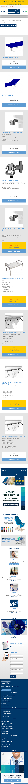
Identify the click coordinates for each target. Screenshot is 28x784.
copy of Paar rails (7, 95)
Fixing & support (5, 721)
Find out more (14, 580)
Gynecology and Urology (7, 724)
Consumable (5, 733)
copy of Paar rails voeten (10, 57)
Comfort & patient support (8, 728)
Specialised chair (5, 710)
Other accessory (5, 731)
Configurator (5, 738)
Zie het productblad (14, 67)
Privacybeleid (5, 748)
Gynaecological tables (7, 698)
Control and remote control (8, 723)
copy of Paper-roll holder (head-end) (13, 436)
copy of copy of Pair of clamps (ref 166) (13, 229)
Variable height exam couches (8, 695)
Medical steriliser (6, 701)
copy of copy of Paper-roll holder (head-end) (12, 383)
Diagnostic (4, 703)
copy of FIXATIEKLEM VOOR (10, 180)
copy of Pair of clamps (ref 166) (12, 132)
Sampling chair (5, 700)
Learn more (14, 637)
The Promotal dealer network (8, 743)
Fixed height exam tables (7, 696)
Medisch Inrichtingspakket (7, 741)
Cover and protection (7, 726)
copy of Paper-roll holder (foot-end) (13, 333)
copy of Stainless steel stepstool (12, 279)
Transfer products (6, 711)
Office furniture (5, 705)
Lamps (3, 730)
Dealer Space (5, 746)
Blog (3, 739)
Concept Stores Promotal (7, 744)
